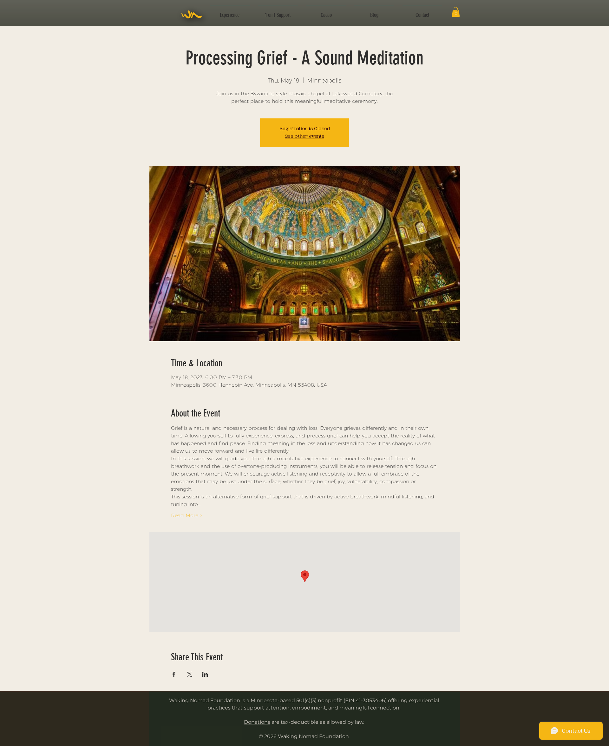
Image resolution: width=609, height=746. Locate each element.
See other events (304, 136)
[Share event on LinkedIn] (205, 674)
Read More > (186, 515)
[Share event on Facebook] (174, 674)
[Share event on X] (190, 674)
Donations (257, 722)
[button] (230, 12)
